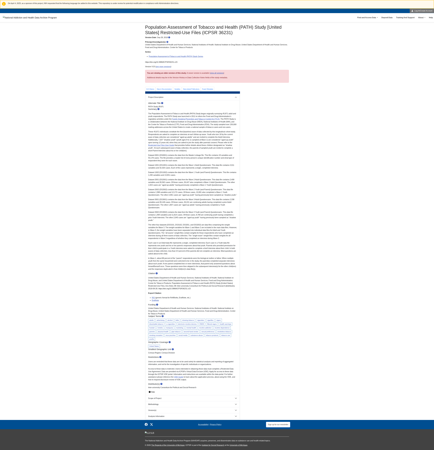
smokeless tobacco (224, 332)
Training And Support (405, 18)
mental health (191, 328)
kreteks (160, 328)
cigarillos (210, 320)
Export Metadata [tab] (207, 89)
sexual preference (207, 332)
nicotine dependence (222, 328)
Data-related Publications (191, 89)
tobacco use (225, 335)
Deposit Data (387, 18)
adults (151, 320)
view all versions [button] (217, 73)
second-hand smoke (191, 332)
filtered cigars (212, 324)
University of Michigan (238, 445)
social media (183, 335)
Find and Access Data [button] (366, 18)
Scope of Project (154, 398)
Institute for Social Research (213, 445)
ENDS (202, 324)
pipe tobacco (176, 332)
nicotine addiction (205, 328)
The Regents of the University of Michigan (168, 445)
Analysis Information (156, 416)
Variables (177, 89)
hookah (152, 328)
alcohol (170, 320)
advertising (160, 320)
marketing (179, 328)
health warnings (225, 324)
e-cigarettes (170, 324)
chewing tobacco (188, 320)
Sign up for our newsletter (278, 424)
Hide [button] (153, 392)
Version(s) (152, 410)
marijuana (169, 328)
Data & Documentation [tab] (164, 89)
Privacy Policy (215, 424)
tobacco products (212, 335)
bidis (177, 320)
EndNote (155, 300)
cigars (218, 320)
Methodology (153, 404)
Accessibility (203, 424)
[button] (169, 37)
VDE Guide (178, 377)
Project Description (155, 97)
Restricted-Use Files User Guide (161, 145)
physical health (163, 332)
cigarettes (200, 320)
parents (152, 332)
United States (154, 346)
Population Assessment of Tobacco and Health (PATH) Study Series (176, 56)
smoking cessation (156, 335)
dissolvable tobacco (156, 324)
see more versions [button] (163, 67)
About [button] (421, 18)
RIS (153, 298)
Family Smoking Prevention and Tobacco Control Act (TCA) (196, 119)
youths (151, 339)
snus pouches (171, 335)
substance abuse (197, 335)
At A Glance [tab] (150, 89)
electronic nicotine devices (187, 324)
